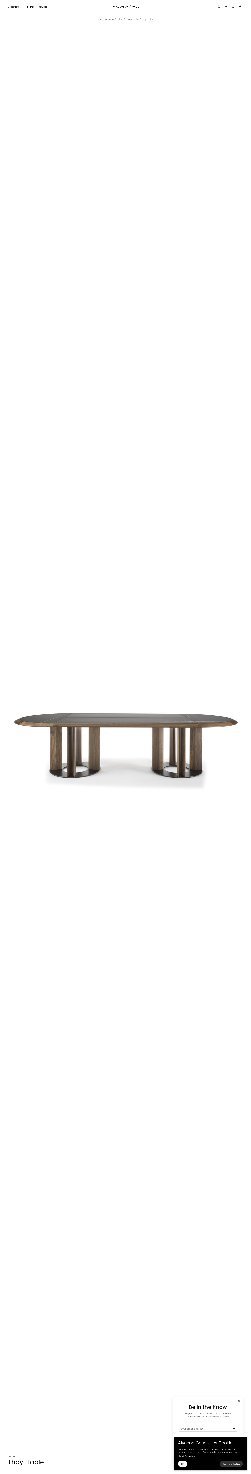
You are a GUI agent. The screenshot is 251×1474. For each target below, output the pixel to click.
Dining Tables (132, 19)
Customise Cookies (231, 1464)
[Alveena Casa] (125, 6)
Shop (100, 19)
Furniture (109, 19)
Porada (12, 1456)
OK (182, 1464)
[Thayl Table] (125, 736)
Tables (119, 19)
